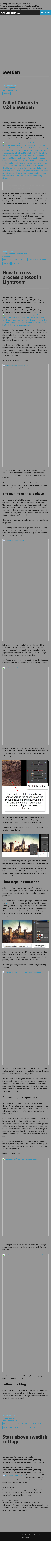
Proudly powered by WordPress (18, 1535)
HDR (14, 1423)
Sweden (6, 93)
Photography (8, 87)
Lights (33, 1423)
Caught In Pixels (10, 13)
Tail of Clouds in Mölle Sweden (20, 105)
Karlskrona (23, 1423)
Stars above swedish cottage (24, 1439)
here (7, 903)
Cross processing (10, 259)
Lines (40, 1423)
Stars (24, 1427)
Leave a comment (10, 90)
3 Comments (7, 256)
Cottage (7, 1423)
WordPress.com (25, 1537)
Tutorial (15, 263)
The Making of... (23, 253)
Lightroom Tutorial (37, 259)
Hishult (24, 259)
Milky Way (7, 1427)
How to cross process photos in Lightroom (21, 277)
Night (17, 1427)
